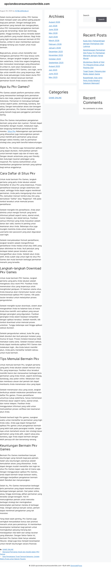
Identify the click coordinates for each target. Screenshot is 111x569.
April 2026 (53, 37)
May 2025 (53, 77)
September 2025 (56, 63)
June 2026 (53, 29)
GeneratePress (76, 566)
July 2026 (53, 26)
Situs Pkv (12, 131)
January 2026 (55, 48)
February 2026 (55, 44)
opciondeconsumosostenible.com (27, 3)
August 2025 (54, 66)
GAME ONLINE (7, 549)
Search (86, 15)
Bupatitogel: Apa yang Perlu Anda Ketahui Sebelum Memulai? (92, 80)
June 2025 (53, 74)
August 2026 (54, 22)
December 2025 (56, 52)
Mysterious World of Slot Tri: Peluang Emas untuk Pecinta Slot (93, 65)
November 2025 (56, 55)
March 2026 (54, 40)
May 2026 (53, 33)
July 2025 (53, 70)
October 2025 (55, 59)
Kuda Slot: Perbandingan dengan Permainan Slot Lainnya (94, 43)
